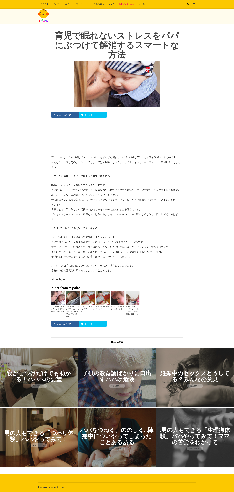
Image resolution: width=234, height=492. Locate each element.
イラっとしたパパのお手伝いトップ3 (87, 309)
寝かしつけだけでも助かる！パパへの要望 (39, 376)
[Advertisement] (117, 136)
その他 (142, 4)
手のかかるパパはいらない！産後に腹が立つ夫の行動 (57, 309)
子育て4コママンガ (49, 4)
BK (64, 279)
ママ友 (111, 4)
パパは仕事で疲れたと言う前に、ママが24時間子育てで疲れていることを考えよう (73, 311)
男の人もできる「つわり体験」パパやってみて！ (39, 436)
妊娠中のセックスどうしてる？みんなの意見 (195, 376)
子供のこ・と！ (81, 4)
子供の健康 (98, 4)
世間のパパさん (126, 4)
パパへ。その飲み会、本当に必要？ (117, 308)
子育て (66, 4)
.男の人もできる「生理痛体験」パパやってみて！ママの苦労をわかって (195, 436)
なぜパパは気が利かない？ (102, 308)
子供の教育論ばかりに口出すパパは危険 (116, 376)
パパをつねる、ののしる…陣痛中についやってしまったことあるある (117, 436)
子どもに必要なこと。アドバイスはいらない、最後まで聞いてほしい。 (132, 310)
